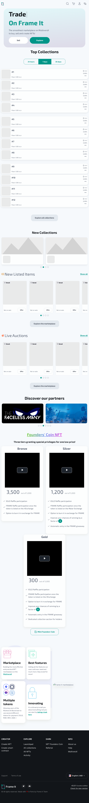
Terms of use (16, 776)
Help (70, 748)
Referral (49, 748)
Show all (84, 274)
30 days (58, 62)
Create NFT (6, 744)
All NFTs (27, 751)
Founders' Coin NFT (44, 434)
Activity (27, 755)
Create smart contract (7, 749)
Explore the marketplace (44, 323)
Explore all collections (44, 218)
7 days (45, 62)
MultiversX (7, 674)
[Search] (67, 3)
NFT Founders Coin (54, 744)
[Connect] (79, 3)
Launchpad (28, 744)
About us (72, 744)
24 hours (31, 62)
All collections (30, 748)
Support (4, 776)
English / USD (77, 776)
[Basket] (73, 3)
